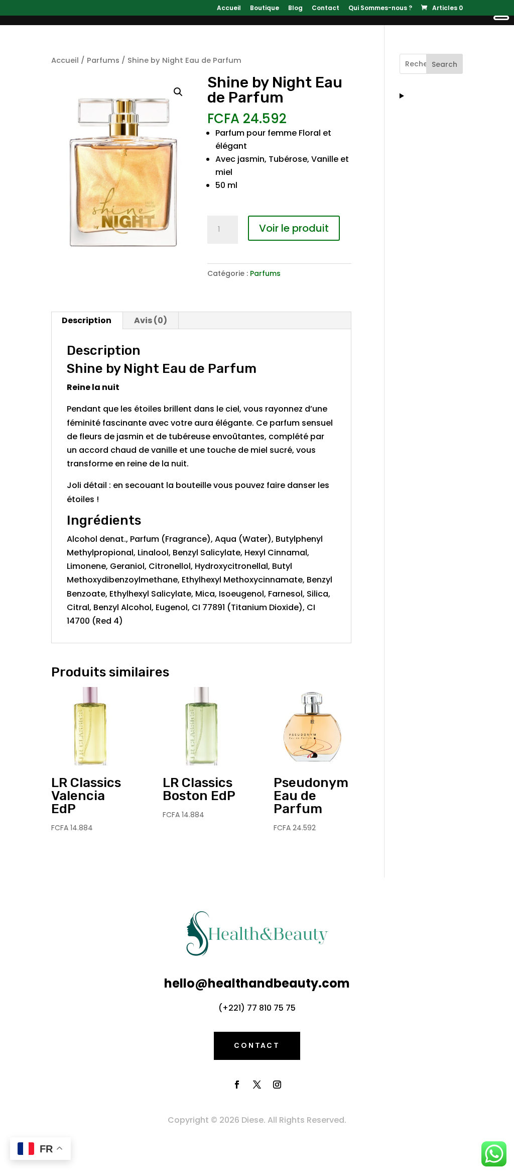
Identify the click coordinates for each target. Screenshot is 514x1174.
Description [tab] (86, 320)
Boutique (264, 8)
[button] (178, 92)
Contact (325, 8)
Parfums (103, 60)
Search (444, 64)
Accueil (229, 8)
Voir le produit (294, 228)
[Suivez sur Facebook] (237, 1085)
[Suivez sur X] (257, 1085)
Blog (295, 8)
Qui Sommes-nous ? (380, 8)
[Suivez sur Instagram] (277, 1085)
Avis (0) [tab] (150, 320)
